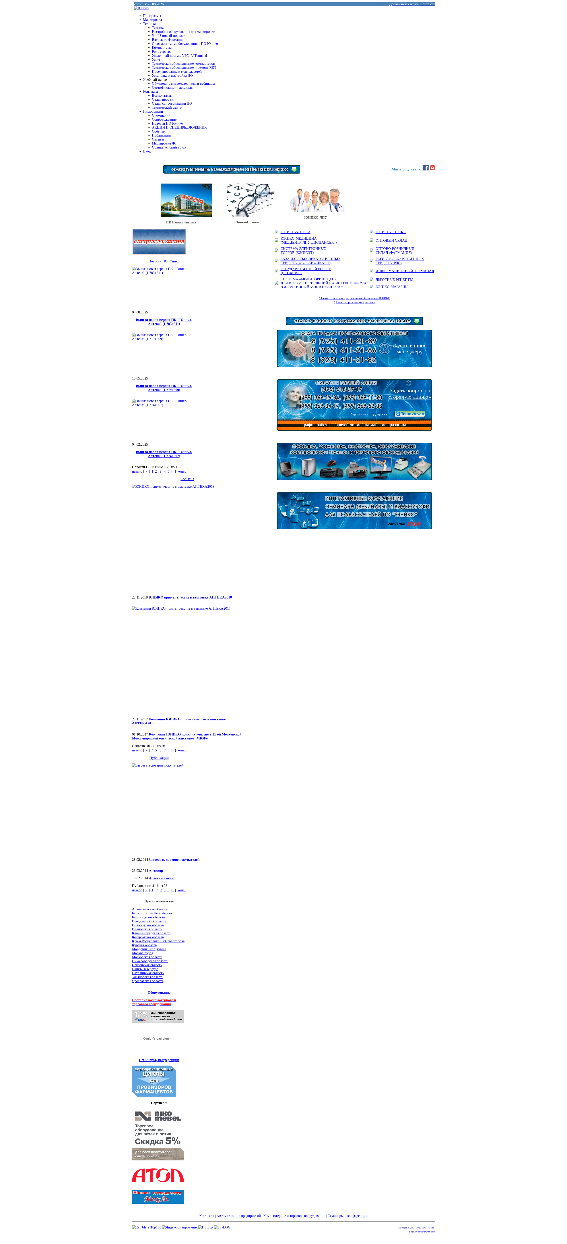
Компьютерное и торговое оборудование (294, 1216)
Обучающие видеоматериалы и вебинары (183, 83)
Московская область (147, 957)
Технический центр (167, 107)
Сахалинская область (148, 973)
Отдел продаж (162, 99)
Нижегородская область (150, 961)
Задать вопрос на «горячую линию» (409, 393)
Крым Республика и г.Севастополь (158, 941)
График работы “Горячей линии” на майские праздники (354, 424)
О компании (161, 115)
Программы (152, 16)
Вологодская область (148, 925)
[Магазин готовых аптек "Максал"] (158, 1202)
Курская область (144, 945)
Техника (149, 23)
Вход (147, 151)
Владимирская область (149, 921)
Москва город (142, 953)
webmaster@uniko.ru (425, 1231)
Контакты (150, 91)
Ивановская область (147, 929)
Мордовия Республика (149, 949)
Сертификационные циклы (172, 87)
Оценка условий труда (169, 147)
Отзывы (158, 139)
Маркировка (152, 20)
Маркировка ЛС (164, 143)
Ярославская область (147, 981)
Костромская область (148, 937)
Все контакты (162, 95)
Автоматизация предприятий (239, 1216)
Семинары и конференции (348, 1216)
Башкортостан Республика (152, 913)
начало (137, 471)
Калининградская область (151, 933)
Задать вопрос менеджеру (410, 348)
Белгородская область (148, 917)
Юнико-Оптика (243, 222)
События (158, 131)
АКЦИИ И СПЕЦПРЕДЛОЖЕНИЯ (179, 127)
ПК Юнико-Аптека (178, 222)
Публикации (161, 135)
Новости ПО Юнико (167, 123)
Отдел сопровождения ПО (172, 103)
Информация (153, 111)
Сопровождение (164, 119)
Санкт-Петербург (145, 969)
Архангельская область (149, 909)
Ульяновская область (147, 977)
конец (182, 471)
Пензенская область (147, 965)
